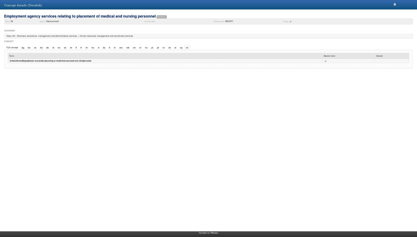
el (53, 47)
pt (158, 47)
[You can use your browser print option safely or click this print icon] (395, 4)
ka (104, 47)
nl (140, 47)
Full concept (12, 47)
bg (23, 47)
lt (109, 47)
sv (187, 47)
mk (127, 47)
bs (29, 47)
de (47, 47)
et (71, 47)
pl (152, 47)
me (120, 47)
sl (175, 47)
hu (93, 47)
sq (181, 47)
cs (35, 47)
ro (164, 47)
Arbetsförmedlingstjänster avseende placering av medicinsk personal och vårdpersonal (50, 61)
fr (81, 47)
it (98, 47)
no (146, 47)
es (65, 47)
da (41, 47)
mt (134, 47)
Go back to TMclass (208, 232)
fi (76, 47)
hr (87, 47)
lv (115, 47)
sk (169, 47)
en (59, 47)
